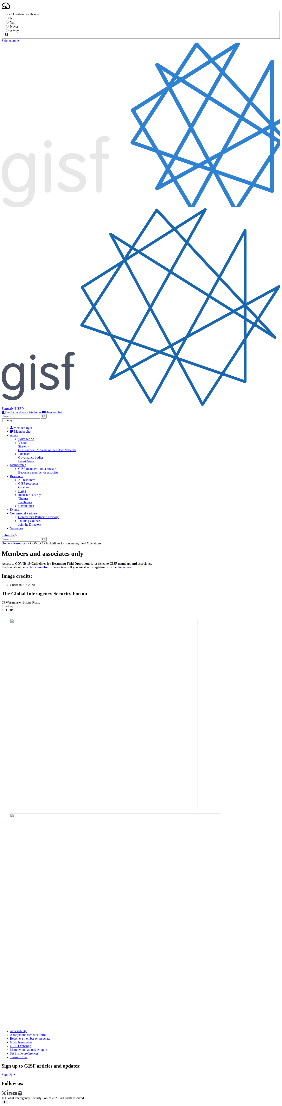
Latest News (26, 461)
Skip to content (11, 40)
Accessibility (18, 1031)
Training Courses (29, 521)
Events (14, 509)
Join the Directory (29, 524)
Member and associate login (23, 412)
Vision (22, 442)
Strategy (23, 446)
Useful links (26, 506)
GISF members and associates (37, 468)
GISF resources (28, 483)
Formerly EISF (12, 408)
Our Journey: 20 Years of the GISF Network (47, 450)
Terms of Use (18, 1057)
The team (24, 454)
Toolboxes (25, 502)
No (12, 18)
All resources (26, 480)
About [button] (14, 435)
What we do (26, 439)
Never (14, 26)
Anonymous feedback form (28, 1035)
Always (15, 30)
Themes (23, 498)
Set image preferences (24, 1053)
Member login (22, 428)
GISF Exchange (20, 1046)
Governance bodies (30, 457)
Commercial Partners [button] (23, 513)
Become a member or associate (38, 472)
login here (124, 567)
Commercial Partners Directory (38, 517)
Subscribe (8, 535)
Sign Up (7, 1074)
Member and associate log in (28, 1049)
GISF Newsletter (21, 1042)
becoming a (43, 567)
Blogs (22, 491)
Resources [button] (16, 476)
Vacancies (16, 528)
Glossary (24, 487)
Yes (12, 22)
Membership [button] (18, 465)
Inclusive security (29, 494)
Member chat (53, 412)
